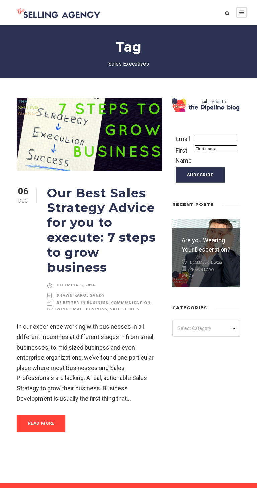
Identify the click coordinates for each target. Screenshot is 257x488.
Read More (41, 423)
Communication (131, 302)
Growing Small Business (77, 308)
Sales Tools (124, 308)
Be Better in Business (82, 302)
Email (183, 138)
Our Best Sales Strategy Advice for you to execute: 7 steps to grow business (101, 230)
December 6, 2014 (76, 284)
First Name (184, 155)
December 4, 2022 (206, 262)
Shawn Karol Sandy (81, 295)
